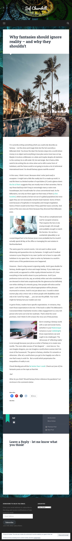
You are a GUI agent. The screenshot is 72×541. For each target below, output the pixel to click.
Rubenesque (56, 328)
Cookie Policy (37, 537)
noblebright (56, 331)
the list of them (15, 185)
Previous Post (52, 427)
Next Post (51, 430)
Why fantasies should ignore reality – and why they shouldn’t (35, 41)
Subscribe (9, 522)
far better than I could (37, 366)
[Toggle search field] (68, 23)
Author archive (14, 422)
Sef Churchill (36, 8)
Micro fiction (52, 421)
